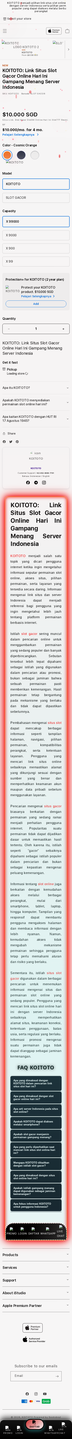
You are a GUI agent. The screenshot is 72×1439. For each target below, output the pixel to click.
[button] (36, 388)
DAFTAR (35, 1426)
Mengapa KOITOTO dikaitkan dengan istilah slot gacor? (31, 1164)
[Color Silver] (34, 155)
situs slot (54, 722)
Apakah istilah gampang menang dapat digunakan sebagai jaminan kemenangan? (34, 1191)
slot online (46, 884)
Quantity (9, 319)
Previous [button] (4, 7)
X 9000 (11, 235)
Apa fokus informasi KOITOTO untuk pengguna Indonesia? (32, 1205)
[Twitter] (12, 442)
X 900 (10, 248)
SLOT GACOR (16, 198)
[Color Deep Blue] (21, 155)
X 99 (9, 261)
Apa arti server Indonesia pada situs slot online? (35, 1110)
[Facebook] (5, 442)
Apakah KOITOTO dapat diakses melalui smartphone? (33, 1123)
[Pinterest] (18, 442)
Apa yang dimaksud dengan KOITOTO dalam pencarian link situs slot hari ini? (32, 1083)
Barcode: (25, 93)
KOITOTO (13, 184)
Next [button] (68, 7)
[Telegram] (36, 482)
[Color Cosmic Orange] (7, 155)
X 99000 (12, 221)
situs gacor (52, 806)
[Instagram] (44, 482)
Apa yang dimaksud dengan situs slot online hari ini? (34, 1177)
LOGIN (19, 1433)
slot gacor (29, 633)
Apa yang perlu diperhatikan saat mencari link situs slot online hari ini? (34, 1149)
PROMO (8, 1433)
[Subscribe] (57, 1376)
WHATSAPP (51, 1433)
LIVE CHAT (61, 1431)
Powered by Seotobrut (47, 1417)
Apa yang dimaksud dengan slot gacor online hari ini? (33, 1098)
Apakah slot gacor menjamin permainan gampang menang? (32, 1136)
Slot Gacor (20, 120)
